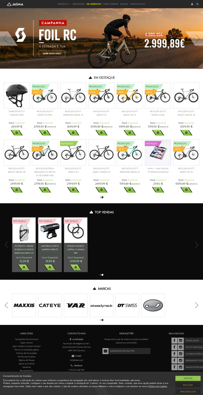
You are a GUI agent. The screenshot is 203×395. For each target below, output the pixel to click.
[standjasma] (174, 341)
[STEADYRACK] (102, 305)
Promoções (79, 4)
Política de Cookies (26, 356)
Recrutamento (26, 370)
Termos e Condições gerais (26, 349)
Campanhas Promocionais (26, 339)
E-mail (78, 356)
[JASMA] (153, 305)
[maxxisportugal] (174, 367)
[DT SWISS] (127, 305)
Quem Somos (26, 342)
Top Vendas (104, 212)
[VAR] (76, 305)
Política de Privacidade (26, 353)
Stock (11, 122)
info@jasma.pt (76, 360)
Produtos (63, 4)
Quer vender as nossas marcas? (27, 346)
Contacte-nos (137, 4)
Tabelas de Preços (27, 360)
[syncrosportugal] (174, 354)
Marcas (124, 4)
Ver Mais (16, 132)
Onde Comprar (110, 4)
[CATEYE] (50, 305)
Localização (77, 339)
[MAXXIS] (24, 305)
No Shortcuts (94, 4)
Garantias (26, 367)
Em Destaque (104, 77)
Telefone (78, 365)
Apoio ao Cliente (26, 363)
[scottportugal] (174, 347)
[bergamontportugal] (174, 361)
